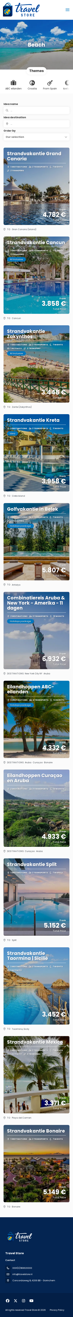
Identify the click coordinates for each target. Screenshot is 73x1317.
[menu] (67, 10)
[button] (36, 136)
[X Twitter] (15, 1300)
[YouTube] (31, 1300)
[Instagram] (23, 1300)
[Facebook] (7, 1300)
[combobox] (36, 123)
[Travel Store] (19, 1236)
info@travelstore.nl (22, 1274)
